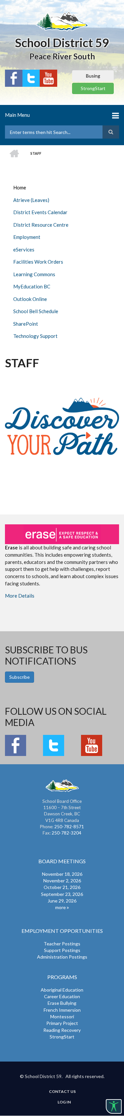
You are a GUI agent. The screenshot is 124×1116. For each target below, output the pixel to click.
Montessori (62, 1016)
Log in (64, 1102)
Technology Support (35, 336)
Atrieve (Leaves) (31, 200)
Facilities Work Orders (38, 262)
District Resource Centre (40, 225)
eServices (23, 249)
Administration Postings (62, 957)
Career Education (62, 996)
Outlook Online (30, 299)
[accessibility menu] (114, 1106)
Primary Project (62, 1023)
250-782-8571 (69, 826)
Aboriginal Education (62, 990)
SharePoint (25, 324)
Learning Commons (34, 274)
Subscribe (19, 677)
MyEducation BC (31, 286)
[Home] (62, 21)
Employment (26, 237)
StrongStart (93, 88)
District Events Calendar (40, 212)
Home (19, 187)
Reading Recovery (62, 1030)
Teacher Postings (62, 943)
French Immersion (62, 1010)
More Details (19, 596)
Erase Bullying (62, 1003)
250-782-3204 (66, 833)
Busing (93, 76)
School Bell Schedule (35, 311)
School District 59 (62, 42)
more (60, 907)
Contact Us (62, 1092)
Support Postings (62, 950)
